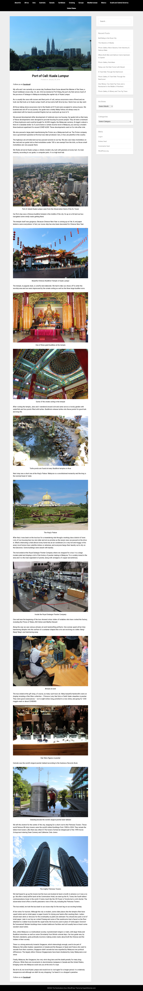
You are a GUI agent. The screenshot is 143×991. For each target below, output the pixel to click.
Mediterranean (92, 3)
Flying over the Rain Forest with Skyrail (111, 67)
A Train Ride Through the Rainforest (110, 72)
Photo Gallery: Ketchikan (106, 62)
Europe (81, 3)
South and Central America (119, 3)
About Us (18, 3)
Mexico (103, 3)
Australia (42, 3)
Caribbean (61, 3)
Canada (51, 3)
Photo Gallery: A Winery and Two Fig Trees (112, 91)
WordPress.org (103, 151)
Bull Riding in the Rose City (107, 38)
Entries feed (102, 141)
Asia (33, 3)
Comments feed (104, 146)
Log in (100, 137)
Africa (26, 3)
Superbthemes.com (89, 988)
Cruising (72, 3)
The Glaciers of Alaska (106, 43)
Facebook (26, 84)
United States (71, 8)
